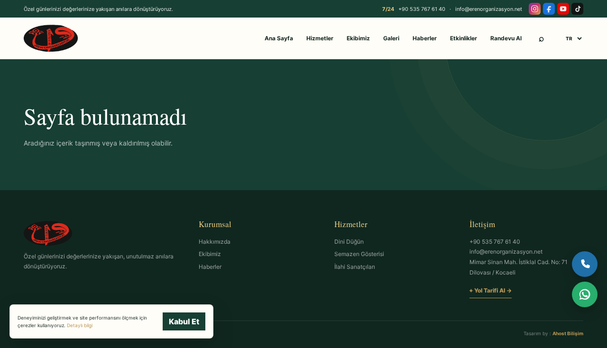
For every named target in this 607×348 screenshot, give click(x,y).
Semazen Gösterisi (359, 253)
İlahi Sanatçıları (354, 266)
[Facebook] (549, 9)
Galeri (391, 38)
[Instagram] (535, 9)
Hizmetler (319, 38)
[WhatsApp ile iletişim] (585, 294)
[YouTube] (563, 9)
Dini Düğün (349, 241)
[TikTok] (577, 9)
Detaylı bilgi (79, 325)
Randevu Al (506, 38)
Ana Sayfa (279, 38)
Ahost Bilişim (567, 333)
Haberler (425, 38)
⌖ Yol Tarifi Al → (490, 290)
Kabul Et (184, 321)
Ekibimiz (358, 38)
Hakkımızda (214, 241)
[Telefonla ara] (585, 264)
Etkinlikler (463, 38)
